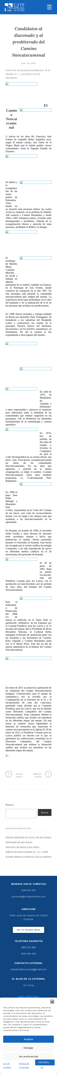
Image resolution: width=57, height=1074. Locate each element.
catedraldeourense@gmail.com (28, 969)
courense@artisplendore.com (28, 896)
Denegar (28, 1047)
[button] (52, 1001)
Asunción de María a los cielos (22, 847)
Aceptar (28, 1039)
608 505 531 (28, 890)
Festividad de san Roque (19, 842)
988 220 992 (28, 947)
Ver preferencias (28, 1056)
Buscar (10, 804)
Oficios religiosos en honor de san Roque (28, 837)
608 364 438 (28, 953)
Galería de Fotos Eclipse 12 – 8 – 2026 (27, 851)
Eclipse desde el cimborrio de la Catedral (28, 856)
